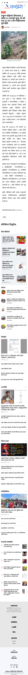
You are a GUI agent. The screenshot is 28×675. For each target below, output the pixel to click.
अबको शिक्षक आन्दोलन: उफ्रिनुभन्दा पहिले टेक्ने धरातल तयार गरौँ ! (13, 459)
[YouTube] (7, 3)
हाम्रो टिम (14, 643)
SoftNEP (15, 674)
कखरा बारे (14, 641)
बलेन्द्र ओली (7, 27)
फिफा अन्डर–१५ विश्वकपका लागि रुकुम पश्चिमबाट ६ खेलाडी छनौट (12, 356)
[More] (26, 287)
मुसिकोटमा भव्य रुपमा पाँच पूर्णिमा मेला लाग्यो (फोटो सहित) (12, 511)
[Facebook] (2, 3)
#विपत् (4, 217)
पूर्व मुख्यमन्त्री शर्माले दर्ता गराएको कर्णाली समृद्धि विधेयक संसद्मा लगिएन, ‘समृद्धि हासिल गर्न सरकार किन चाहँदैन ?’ (14, 408)
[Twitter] (5, 3)
